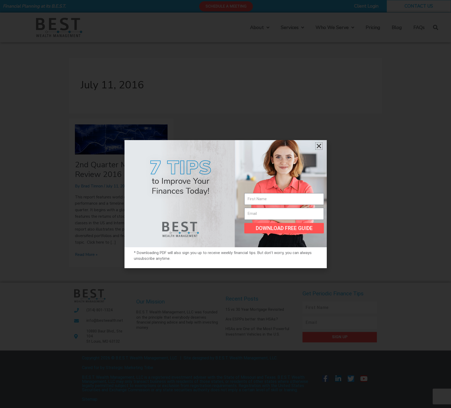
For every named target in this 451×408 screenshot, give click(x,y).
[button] (319, 146)
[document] (225, 204)
